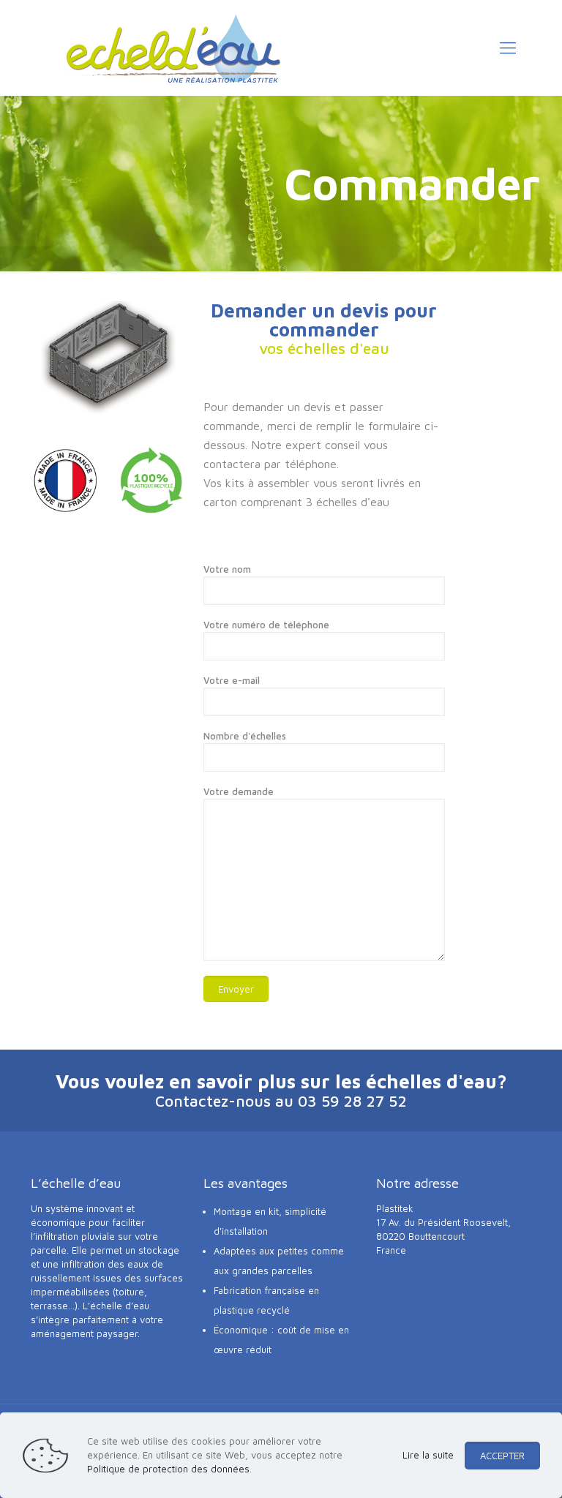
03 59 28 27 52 (352, 1101)
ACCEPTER (502, 1455)
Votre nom (227, 569)
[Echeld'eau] (173, 47)
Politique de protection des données (168, 1469)
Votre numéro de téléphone (266, 625)
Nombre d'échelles (244, 736)
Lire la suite (428, 1455)
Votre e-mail (231, 680)
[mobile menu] (507, 47)
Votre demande (238, 791)
